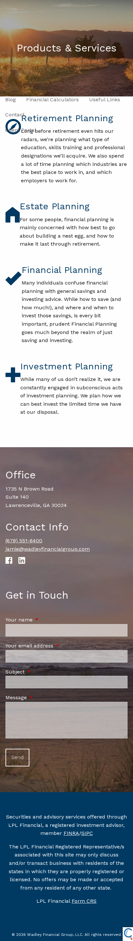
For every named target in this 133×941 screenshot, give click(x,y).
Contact (15, 115)
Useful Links (104, 99)
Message (43, 697)
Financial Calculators (52, 99)
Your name (46, 620)
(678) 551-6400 (23, 541)
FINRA (71, 833)
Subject (42, 672)
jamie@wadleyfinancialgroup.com (47, 549)
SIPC (87, 833)
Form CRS (84, 901)
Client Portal (20, 130)
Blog (10, 99)
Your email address (56, 646)
